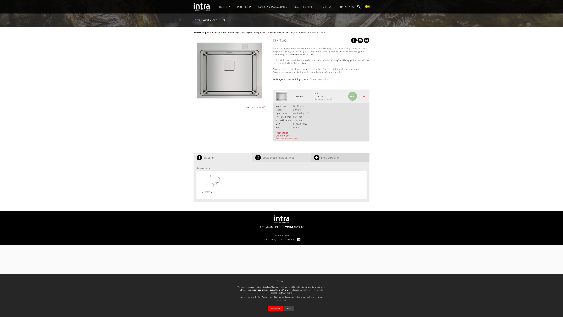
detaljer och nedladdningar (288, 79)
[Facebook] (354, 40)
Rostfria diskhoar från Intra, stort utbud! (287, 32)
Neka (289, 308)
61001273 (207, 192)
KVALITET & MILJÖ (303, 7)
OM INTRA (326, 7)
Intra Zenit (311, 32)
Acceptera (275, 308)
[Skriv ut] (366, 40)
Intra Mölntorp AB (201, 32)
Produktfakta (282, 132)
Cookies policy (289, 239)
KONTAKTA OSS (347, 7)
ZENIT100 (323, 32)
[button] (359, 7)
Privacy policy (276, 239)
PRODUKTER (244, 7)
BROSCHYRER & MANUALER (272, 7)
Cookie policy (251, 297)
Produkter (216, 32)
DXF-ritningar (282, 135)
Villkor (266, 239)
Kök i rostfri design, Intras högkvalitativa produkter (245, 32)
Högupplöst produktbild (255, 107)
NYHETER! (224, 7)
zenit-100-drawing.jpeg (287, 138)
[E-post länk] (360, 40)
